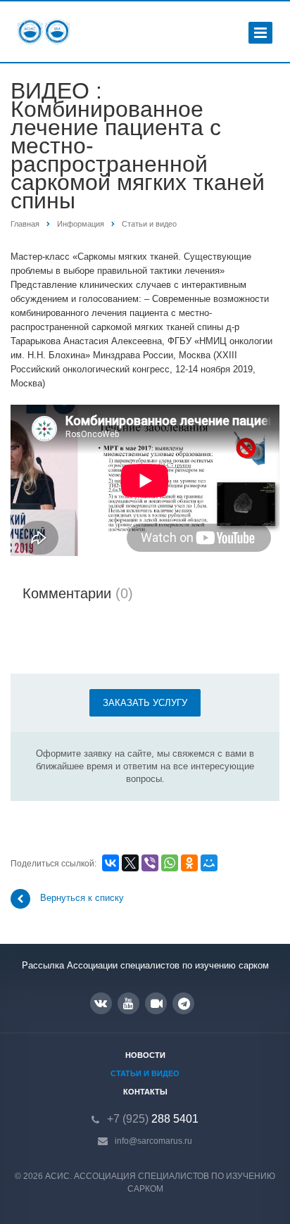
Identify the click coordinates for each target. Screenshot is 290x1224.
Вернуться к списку (82, 898)
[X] (130, 862)
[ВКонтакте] (110, 862)
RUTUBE (156, 1003)
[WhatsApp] (169, 862)
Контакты (145, 1091)
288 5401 (152, 1119)
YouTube (128, 1003)
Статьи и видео (145, 1073)
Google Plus (183, 1003)
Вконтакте (101, 1003)
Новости (145, 1055)
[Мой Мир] (209, 862)
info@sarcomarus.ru (153, 1141)
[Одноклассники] (189, 862)
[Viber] (149, 862)
